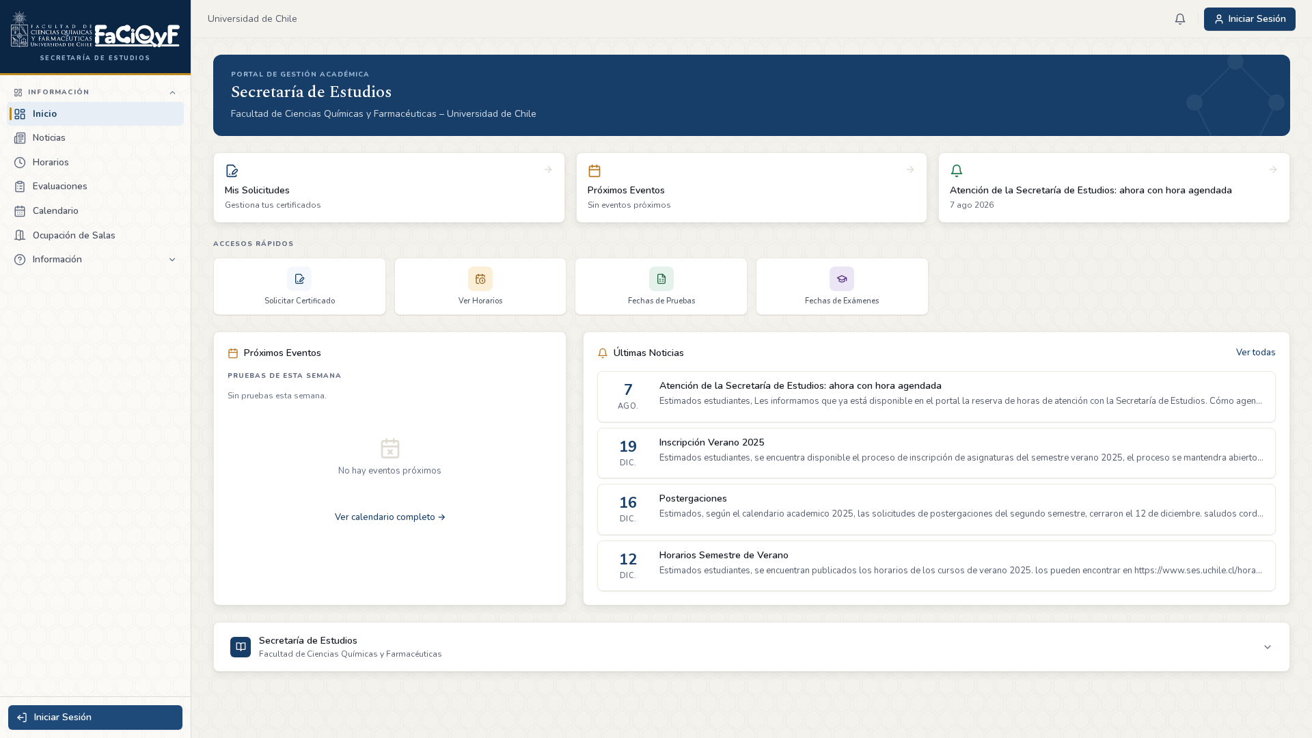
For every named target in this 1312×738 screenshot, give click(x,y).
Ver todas (1256, 352)
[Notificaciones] (1180, 19)
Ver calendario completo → (390, 517)
